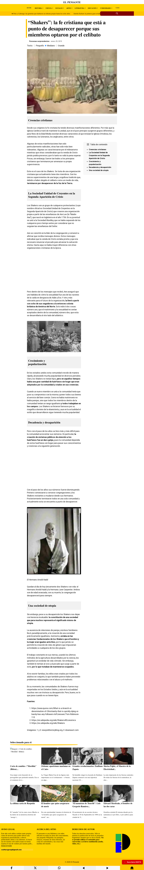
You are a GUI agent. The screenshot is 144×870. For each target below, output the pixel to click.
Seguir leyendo (6, 846)
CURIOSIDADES (105, 8)
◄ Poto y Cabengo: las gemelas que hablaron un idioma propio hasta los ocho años (40, 14)
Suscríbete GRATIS (134, 862)
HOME (29, 8)
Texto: (30, 46)
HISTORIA (38, 8)
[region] (100, 195)
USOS (117, 8)
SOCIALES (59, 8)
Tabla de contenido (98, 144)
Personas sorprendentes (39, 41)
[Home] (132, 869)
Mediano (51, 46)
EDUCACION (92, 8)
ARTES (68, 8)
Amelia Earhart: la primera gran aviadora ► (88, 14)
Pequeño (40, 46)
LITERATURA (79, 8)
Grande (61, 46)
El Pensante (72, 2)
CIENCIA (49, 8)
